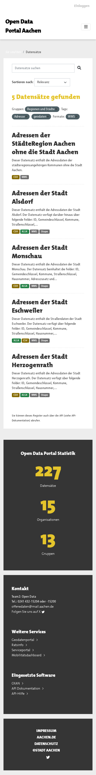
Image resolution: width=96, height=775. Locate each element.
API (61, 415)
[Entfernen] (56, 109)
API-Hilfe (18, 693)
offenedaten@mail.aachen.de (33, 606)
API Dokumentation (26, 688)
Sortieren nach (22, 82)
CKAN (16, 683)
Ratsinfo (18, 645)
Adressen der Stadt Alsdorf (40, 197)
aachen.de (46, 737)
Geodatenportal (23, 640)
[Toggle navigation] (86, 27)
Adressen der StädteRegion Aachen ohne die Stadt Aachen (45, 143)
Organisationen (48, 520)
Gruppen (48, 554)
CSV (16, 177)
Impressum (46, 730)
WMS (24, 177)
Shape (44, 231)
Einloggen (81, 5)
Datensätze (33, 52)
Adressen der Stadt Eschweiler (40, 306)
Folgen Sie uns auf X (26, 611)
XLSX (24, 231)
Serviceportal (21, 650)
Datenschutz (46, 743)
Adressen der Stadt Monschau (40, 252)
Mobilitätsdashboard (27, 655)
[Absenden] (79, 68)
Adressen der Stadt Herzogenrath (40, 360)
